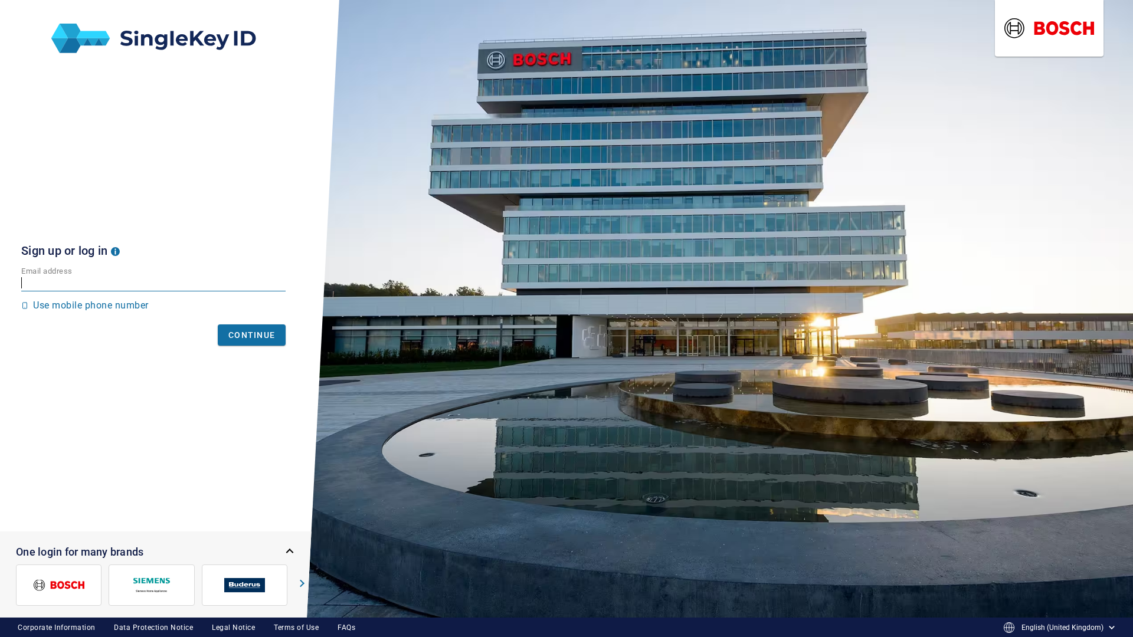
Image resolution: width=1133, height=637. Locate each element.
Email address (47, 271)
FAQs (346, 627)
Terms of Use (296, 627)
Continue (251, 335)
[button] (115, 251)
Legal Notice (233, 627)
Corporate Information (57, 627)
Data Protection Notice (153, 627)
